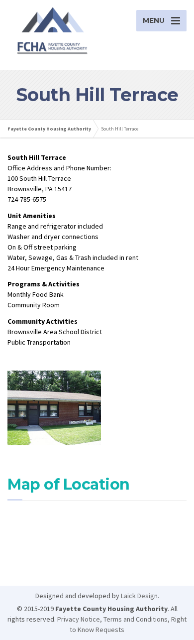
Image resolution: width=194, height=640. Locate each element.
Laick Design (139, 595)
